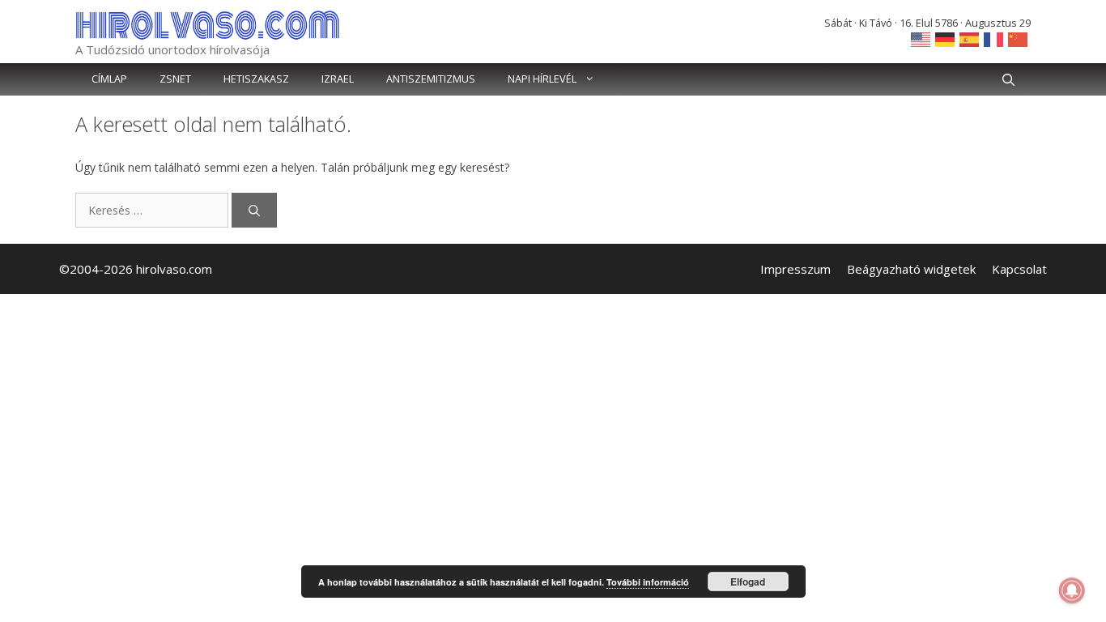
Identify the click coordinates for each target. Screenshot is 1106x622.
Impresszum (795, 269)
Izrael (337, 79)
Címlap (109, 79)
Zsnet (175, 79)
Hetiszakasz (256, 79)
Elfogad (747, 581)
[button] (1008, 79)
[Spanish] (970, 38)
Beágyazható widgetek (911, 269)
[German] (946, 38)
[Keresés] (254, 210)
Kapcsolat (1019, 269)
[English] (921, 38)
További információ (647, 582)
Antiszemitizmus (430, 79)
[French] (994, 38)
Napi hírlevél (542, 79)
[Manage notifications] (1072, 590)
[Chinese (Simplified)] (1018, 38)
